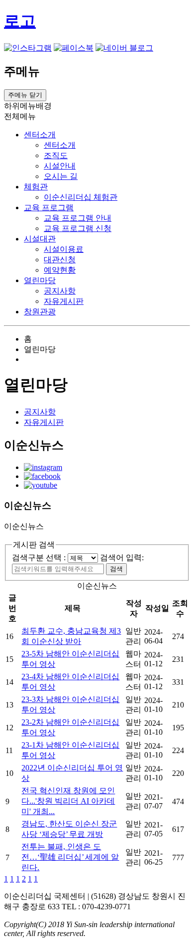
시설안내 (60, 166)
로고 (20, 21)
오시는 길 (61, 176)
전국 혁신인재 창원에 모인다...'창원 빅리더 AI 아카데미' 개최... (68, 801)
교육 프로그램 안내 (77, 218)
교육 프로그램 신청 (77, 228)
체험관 (36, 186)
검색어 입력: (122, 557)
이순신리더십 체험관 (80, 197)
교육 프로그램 (49, 207)
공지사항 (60, 291)
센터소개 (40, 134)
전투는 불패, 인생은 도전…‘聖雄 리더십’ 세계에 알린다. (70, 857)
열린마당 (40, 280)
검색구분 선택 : (40, 557)
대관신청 (60, 259)
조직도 (56, 155)
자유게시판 (64, 301)
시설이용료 (64, 249)
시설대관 (40, 239)
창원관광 (40, 311)
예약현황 (60, 270)
